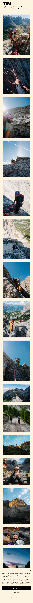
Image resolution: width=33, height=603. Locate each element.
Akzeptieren (17, 588)
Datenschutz (14, 600)
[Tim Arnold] (16, 6)
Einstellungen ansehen (16, 597)
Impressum (20, 600)
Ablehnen (16, 592)
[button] (30, 570)
